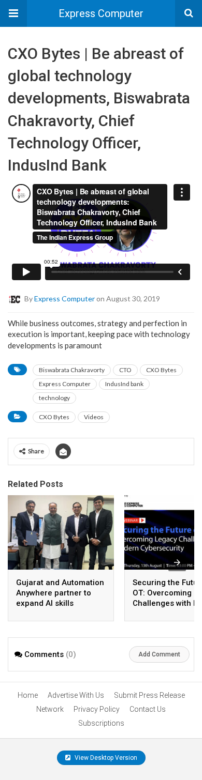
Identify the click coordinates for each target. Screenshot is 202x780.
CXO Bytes (161, 370)
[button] (13, 13)
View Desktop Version (105, 757)
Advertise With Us (76, 695)
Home (28, 695)
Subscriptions (101, 723)
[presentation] (177, 562)
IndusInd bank (124, 384)
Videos (94, 417)
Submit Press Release (149, 695)
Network (50, 709)
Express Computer (101, 13)
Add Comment (159, 654)
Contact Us (147, 709)
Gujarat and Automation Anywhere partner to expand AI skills (60, 593)
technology (54, 398)
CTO (125, 370)
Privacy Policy (97, 709)
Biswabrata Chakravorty (72, 370)
